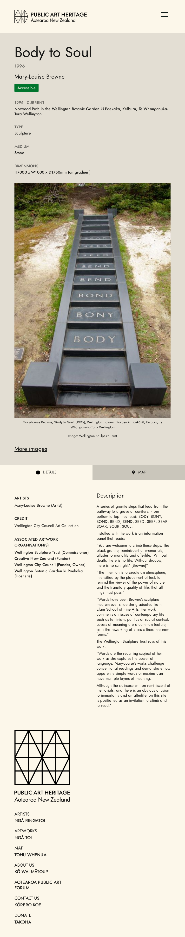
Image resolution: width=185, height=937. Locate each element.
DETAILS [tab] (50, 472)
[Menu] (165, 14)
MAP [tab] (142, 472)
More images (30, 449)
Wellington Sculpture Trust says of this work (131, 644)
